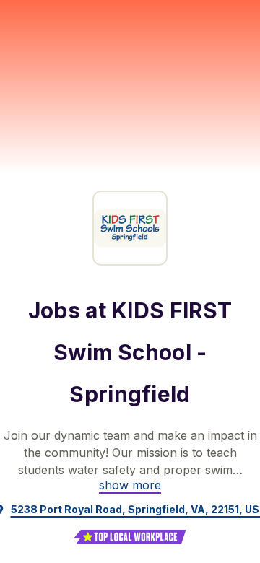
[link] (130, 485)
